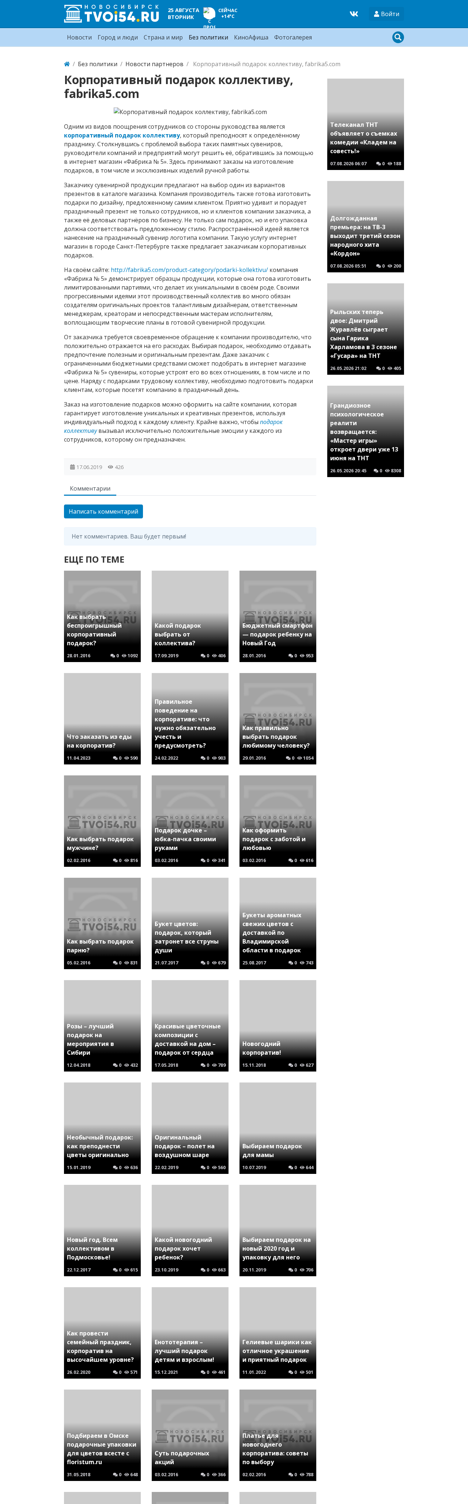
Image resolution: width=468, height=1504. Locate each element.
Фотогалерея (293, 37)
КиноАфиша (251, 37)
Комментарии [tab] (90, 488)
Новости (79, 37)
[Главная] (67, 64)
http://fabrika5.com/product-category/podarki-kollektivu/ (189, 270)
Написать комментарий (103, 511)
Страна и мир (163, 37)
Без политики (208, 37)
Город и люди (118, 37)
